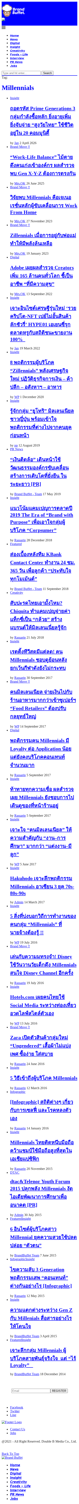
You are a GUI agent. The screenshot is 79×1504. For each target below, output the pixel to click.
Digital (15, 43)
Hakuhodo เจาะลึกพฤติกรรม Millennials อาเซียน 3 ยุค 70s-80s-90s (42, 886)
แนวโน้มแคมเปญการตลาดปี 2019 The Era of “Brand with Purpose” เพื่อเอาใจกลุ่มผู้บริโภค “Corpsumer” (41, 519)
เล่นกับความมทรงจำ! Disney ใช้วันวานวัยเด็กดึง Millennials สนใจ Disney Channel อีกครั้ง (43, 965)
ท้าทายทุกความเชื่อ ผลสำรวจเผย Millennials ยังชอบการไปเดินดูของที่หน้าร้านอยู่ (42, 797)
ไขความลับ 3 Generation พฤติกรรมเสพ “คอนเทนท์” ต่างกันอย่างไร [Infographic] (41, 1278)
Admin (18, 902)
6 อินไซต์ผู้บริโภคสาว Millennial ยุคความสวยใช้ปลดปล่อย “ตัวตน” (43, 1237)
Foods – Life (19, 54)
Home (14, 35)
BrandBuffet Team (26, 1255)
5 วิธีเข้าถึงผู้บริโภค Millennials (43, 1078)
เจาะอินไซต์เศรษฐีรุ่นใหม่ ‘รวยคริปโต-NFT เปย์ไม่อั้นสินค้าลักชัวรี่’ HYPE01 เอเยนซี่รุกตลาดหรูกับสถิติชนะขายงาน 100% (43, 323)
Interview (17, 58)
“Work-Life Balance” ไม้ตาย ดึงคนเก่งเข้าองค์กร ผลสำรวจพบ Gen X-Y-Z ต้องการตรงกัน (43, 165)
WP (16, 397)
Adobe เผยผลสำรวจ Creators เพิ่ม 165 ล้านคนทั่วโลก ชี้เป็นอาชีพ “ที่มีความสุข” (42, 276)
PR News (16, 62)
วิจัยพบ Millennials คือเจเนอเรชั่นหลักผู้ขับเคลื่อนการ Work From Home (43, 205)
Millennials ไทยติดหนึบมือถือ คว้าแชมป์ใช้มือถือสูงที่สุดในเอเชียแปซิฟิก (42, 1151)
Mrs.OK (19, 183)
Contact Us (17, 1429)
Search (47, 73)
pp (16, 445)
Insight (15, 46)
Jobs (13, 65)
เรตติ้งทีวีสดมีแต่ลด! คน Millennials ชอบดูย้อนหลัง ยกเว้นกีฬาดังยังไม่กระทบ (38, 660)
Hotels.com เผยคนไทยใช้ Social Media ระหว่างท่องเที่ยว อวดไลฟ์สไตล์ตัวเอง (43, 1005)
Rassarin (20, 540)
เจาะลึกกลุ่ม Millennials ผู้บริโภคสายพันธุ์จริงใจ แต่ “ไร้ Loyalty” (43, 1358)
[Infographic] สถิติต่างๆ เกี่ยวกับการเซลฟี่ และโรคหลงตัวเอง (41, 1110)
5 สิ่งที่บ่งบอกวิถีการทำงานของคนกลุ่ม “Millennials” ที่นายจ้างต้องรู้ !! (43, 924)
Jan (16, 143)
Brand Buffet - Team (28, 494)
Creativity (17, 50)
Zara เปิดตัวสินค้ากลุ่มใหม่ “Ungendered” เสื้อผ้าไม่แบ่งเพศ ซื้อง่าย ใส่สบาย (40, 1046)
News (14, 39)
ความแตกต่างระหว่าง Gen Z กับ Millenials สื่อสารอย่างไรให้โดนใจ (41, 1318)
